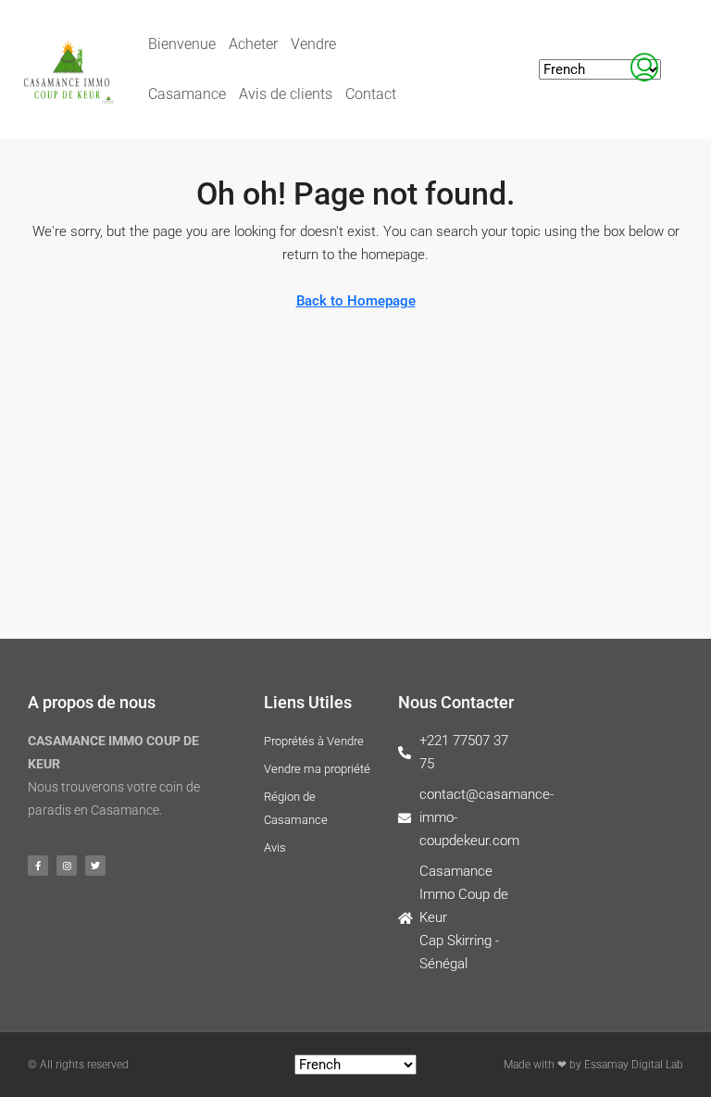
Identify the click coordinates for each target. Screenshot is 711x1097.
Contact (370, 94)
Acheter (253, 44)
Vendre (313, 44)
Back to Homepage (356, 301)
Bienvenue (182, 44)
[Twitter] (95, 865)
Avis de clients (285, 94)
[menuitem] (644, 69)
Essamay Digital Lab (633, 1064)
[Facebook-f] (38, 865)
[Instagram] (66, 865)
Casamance (187, 94)
